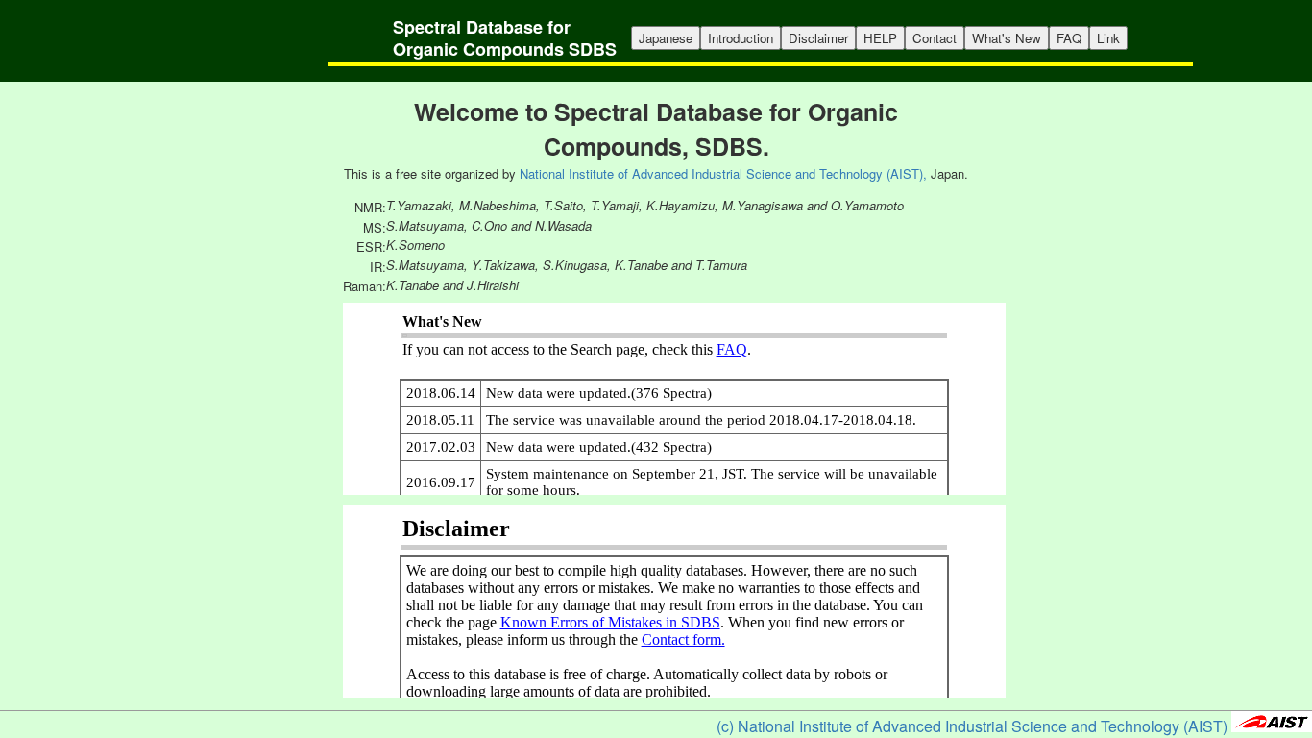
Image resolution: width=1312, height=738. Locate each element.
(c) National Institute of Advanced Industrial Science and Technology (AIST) (972, 726)
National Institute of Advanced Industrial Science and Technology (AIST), (723, 173)
